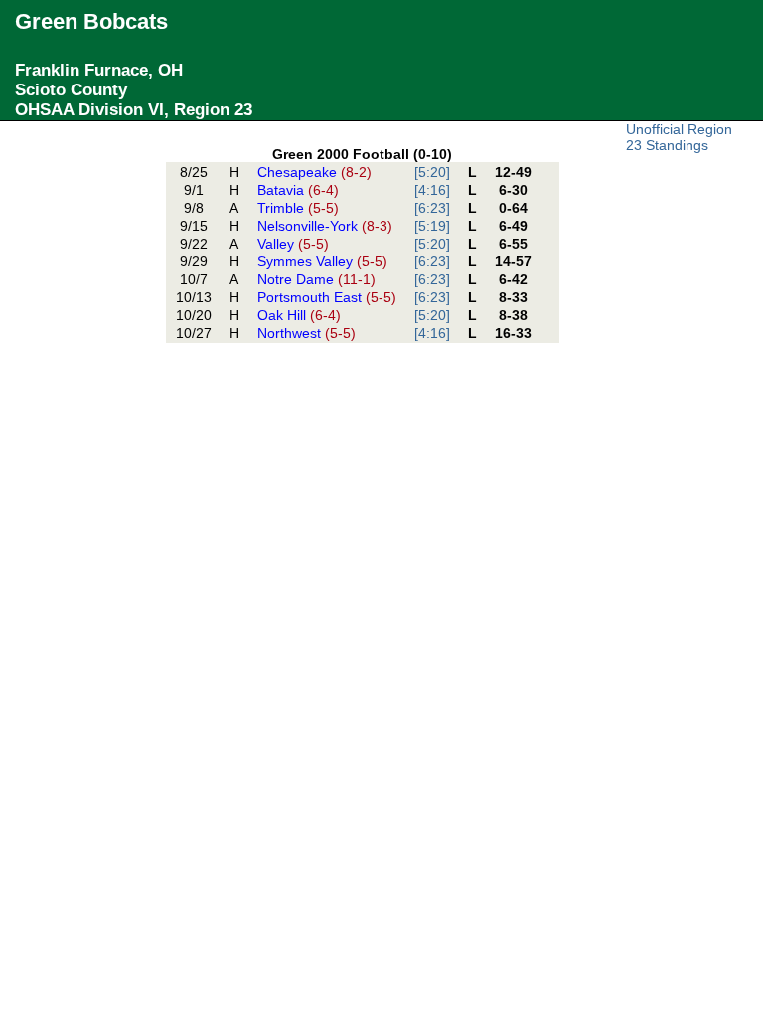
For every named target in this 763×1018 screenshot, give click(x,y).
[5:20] (432, 172)
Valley (293, 244)
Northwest (306, 333)
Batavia (298, 190)
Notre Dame (316, 279)
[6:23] (432, 208)
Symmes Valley (322, 261)
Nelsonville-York (324, 226)
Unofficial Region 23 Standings (679, 137)
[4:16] (432, 190)
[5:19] (432, 226)
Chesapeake (314, 172)
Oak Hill (299, 315)
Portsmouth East (326, 297)
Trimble (298, 208)
